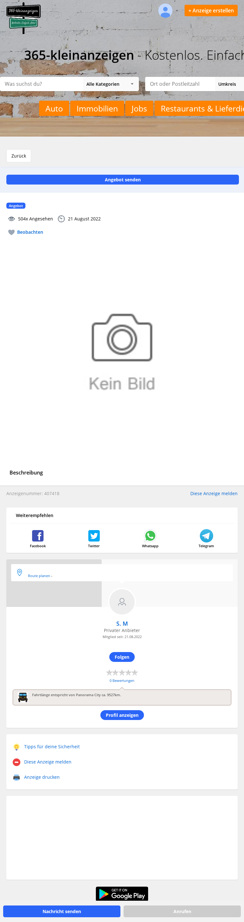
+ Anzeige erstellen (211, 10)
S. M (122, 623)
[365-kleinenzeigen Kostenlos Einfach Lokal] (23, 32)
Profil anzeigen (122, 715)
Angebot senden (123, 180)
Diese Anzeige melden (214, 493)
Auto (54, 108)
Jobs (139, 108)
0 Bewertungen (122, 680)
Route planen (39, 575)
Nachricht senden (62, 911)
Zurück (18, 156)
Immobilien (97, 108)
